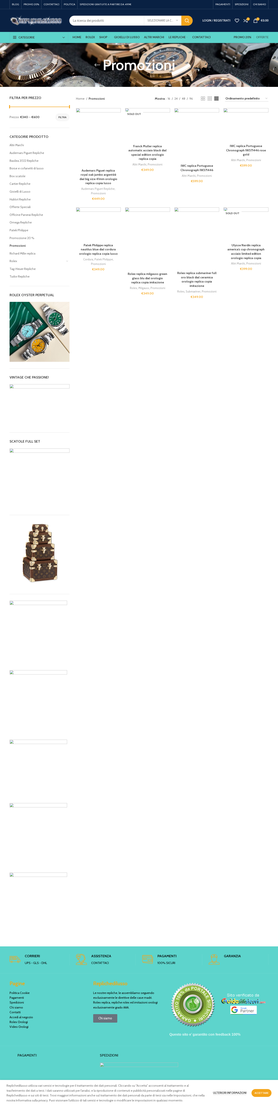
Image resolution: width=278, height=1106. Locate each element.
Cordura (88, 259)
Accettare (261, 1092)
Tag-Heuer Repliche (23, 269)
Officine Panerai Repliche (26, 215)
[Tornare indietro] (97, 65)
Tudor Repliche (20, 276)
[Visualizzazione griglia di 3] (210, 98)
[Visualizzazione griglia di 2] (203, 98)
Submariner (193, 291)
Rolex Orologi (19, 1022)
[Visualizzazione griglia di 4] (216, 98)
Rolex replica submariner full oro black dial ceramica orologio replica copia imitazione (197, 279)
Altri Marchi (17, 145)
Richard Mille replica (22, 253)
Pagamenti (17, 998)
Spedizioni (17, 1002)
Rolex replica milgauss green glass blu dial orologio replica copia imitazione (147, 278)
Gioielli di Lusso (20, 191)
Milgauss (143, 288)
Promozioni (18, 246)
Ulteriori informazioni (230, 1092)
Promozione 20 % (22, 238)
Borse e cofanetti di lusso (27, 168)
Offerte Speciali (20, 207)
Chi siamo (16, 1007)
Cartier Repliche (20, 184)
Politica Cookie (20, 993)
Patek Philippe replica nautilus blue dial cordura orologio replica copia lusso (98, 249)
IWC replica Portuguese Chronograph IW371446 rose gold (246, 150)
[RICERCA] (187, 21)
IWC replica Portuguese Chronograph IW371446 (196, 168)
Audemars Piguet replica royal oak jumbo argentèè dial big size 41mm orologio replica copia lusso (98, 177)
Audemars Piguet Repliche (27, 153)
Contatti (15, 1012)
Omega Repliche (21, 222)
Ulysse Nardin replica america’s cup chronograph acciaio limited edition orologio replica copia (246, 251)
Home (80, 99)
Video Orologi (19, 1027)
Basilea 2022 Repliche (24, 161)
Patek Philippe (19, 230)
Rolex (13, 261)
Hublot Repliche (20, 199)
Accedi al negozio (21, 1017)
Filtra (62, 117)
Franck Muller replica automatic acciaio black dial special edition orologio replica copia (147, 152)
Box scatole (17, 176)
